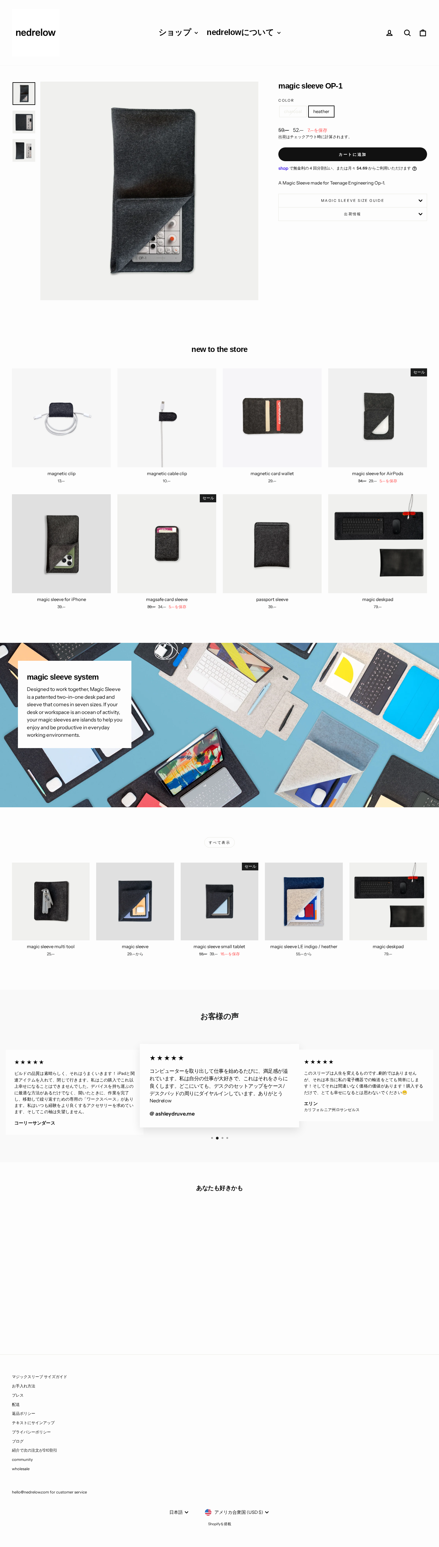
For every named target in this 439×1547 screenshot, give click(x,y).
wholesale (21, 1468)
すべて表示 (219, 842)
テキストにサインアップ (33, 1422)
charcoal (293, 111)
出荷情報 (352, 214)
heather (321, 111)
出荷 (282, 137)
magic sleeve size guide (352, 200)
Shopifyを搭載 (219, 1524)
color (286, 100)
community (22, 1459)
